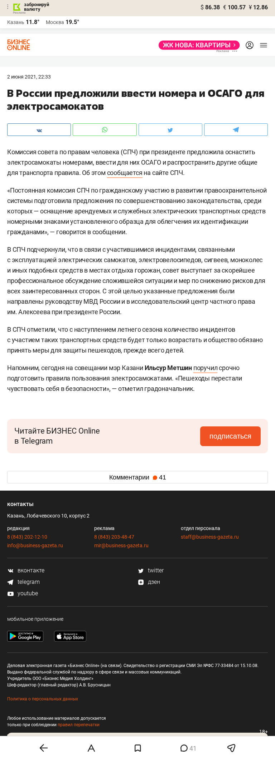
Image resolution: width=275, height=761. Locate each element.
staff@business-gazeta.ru (210, 537)
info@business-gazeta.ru (35, 545)
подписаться (230, 436)
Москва (55, 22)
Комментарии (137, 477)
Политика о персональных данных (42, 698)
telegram (28, 581)
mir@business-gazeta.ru (121, 545)
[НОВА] (197, 45)
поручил (205, 368)
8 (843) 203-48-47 (114, 537)
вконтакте (30, 570)
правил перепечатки (79, 724)
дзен (153, 581)
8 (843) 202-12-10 (27, 537)
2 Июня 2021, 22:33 (29, 77)
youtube (27, 593)
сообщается (125, 172)
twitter (155, 570)
